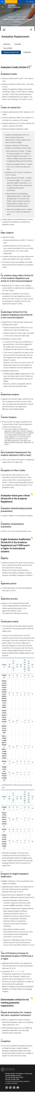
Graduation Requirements (11, 52)
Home (4, 29)
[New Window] (6, 1087)
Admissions (6, 44)
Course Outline (7, 48)
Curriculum (18, 44)
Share (31, 29)
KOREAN (31, 1)
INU (2, 1)
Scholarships (27, 52)
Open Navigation (32, 6)
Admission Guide (11, 1)
